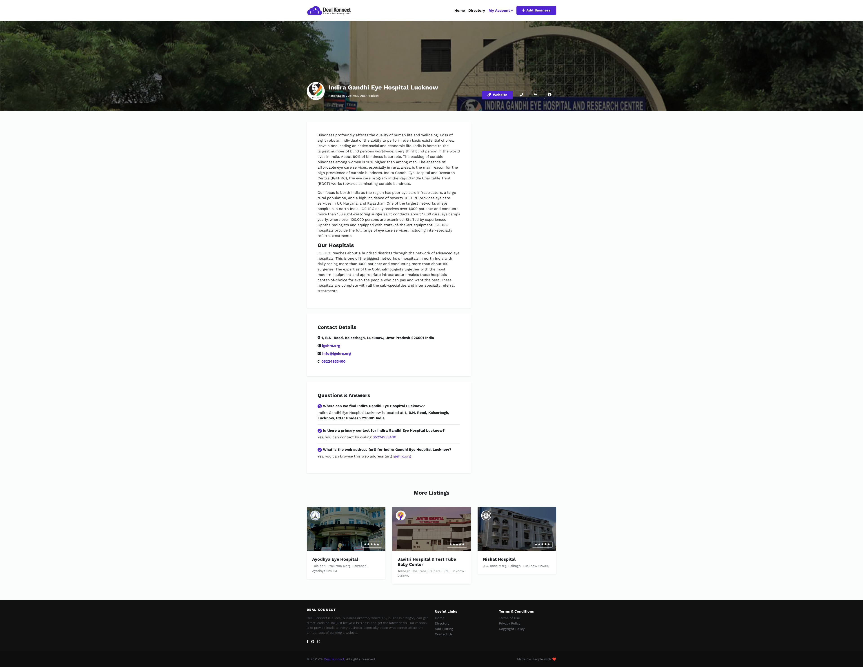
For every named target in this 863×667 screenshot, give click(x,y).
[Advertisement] (517, 153)
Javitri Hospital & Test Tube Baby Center (427, 562)
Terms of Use (509, 618)
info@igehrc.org (336, 353)
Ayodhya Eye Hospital (335, 559)
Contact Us (444, 634)
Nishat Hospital (499, 559)
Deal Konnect (334, 659)
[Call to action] (521, 95)
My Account (499, 10)
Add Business (538, 10)
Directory (476, 10)
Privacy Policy (509, 623)
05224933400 (333, 361)
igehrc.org (331, 346)
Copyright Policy (512, 629)
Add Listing (444, 629)
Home (459, 10)
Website (500, 95)
